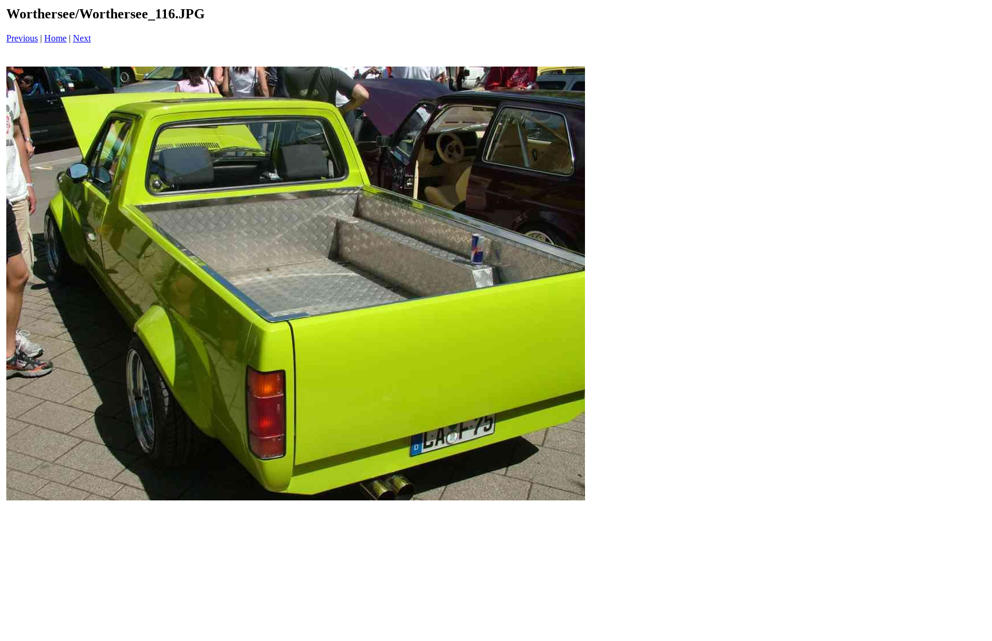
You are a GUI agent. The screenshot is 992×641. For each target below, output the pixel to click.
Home (55, 38)
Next (82, 38)
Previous (22, 38)
